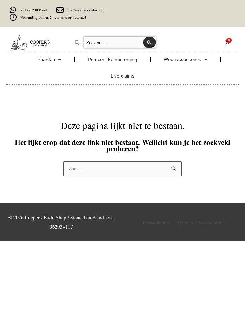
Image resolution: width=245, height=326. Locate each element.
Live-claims (123, 76)
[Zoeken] (149, 42)
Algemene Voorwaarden (200, 222)
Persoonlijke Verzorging (112, 59)
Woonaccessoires (182, 59)
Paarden (46, 59)
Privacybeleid (156, 222)
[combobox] (113, 42)
